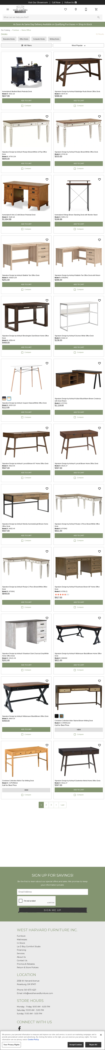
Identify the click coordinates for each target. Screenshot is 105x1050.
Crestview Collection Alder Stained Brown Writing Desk (74, 721)
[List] (65, 9)
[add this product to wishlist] (47, 56)
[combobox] (78, 45)
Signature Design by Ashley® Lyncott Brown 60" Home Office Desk (25, 463)
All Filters (28, 45)
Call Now (56, 2)
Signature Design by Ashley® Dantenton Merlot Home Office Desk (77, 781)
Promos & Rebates (26, 964)
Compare (28, 106)
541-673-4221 (30, 990)
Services (20, 953)
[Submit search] (98, 17)
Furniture (15, 30)
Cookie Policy (33, 1039)
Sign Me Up (52, 910)
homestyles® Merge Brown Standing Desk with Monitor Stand (76, 215)
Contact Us (22, 960)
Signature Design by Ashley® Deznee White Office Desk (74, 336)
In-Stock (21, 943)
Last (62, 805)
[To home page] (20, 9)
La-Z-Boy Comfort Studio (29, 946)
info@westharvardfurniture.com (38, 993)
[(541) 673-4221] (86, 9)
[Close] (101, 1035)
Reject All (93, 1045)
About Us (21, 957)
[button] (8, 9)
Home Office (26, 30)
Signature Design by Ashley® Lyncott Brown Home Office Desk (76, 463)
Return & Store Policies (27, 967)
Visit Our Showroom (38, 2)
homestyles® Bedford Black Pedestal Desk (17, 91)
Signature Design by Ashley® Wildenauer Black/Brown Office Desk (25, 716)
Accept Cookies (75, 1045)
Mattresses (22, 939)
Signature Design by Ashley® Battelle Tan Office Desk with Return (77, 275)
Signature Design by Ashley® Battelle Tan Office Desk (20, 275)
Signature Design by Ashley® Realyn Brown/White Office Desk (76, 152)
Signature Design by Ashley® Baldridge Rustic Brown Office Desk (77, 91)
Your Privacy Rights (11, 1045)
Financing (21, 950)
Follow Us (69, 2)
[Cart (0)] (96, 9)
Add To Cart (26, 101)
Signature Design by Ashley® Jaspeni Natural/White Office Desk (24, 403)
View (79, 730)
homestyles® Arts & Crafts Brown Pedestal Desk (18, 215)
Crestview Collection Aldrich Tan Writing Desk (18, 781)
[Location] (76, 9)
